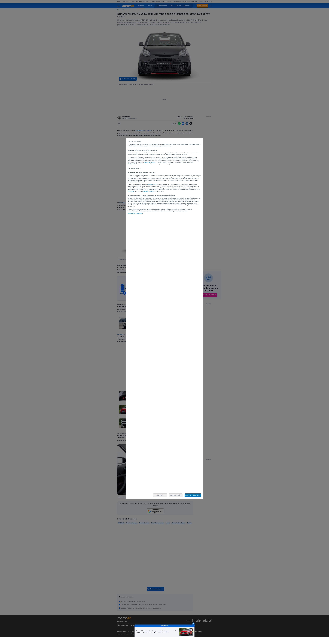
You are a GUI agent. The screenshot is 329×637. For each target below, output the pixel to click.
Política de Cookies (149, 162)
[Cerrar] (193, 623)
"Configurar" (131, 191)
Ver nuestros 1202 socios (135, 213)
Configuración (175, 495)
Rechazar (159, 495)
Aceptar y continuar (192, 495)
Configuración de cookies (135, 164)
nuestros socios (152, 184)
